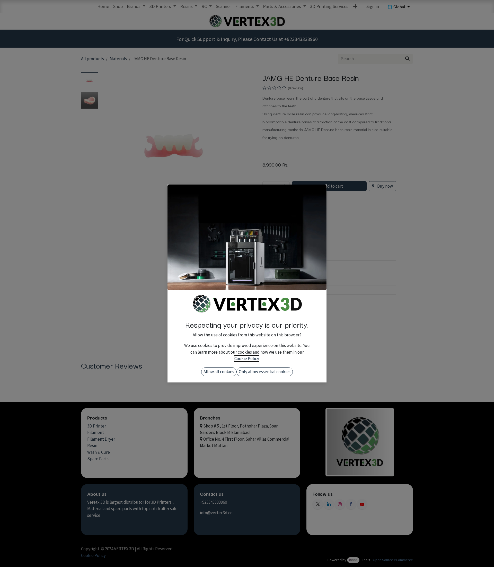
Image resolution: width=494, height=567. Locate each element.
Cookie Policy (246, 358)
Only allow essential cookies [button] (264, 371)
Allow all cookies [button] (219, 371)
